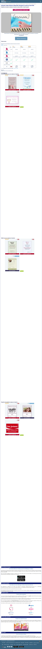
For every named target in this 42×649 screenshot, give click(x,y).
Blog (2, 644)
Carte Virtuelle (3, 642)
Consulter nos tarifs (15, 68)
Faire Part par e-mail (17, 642)
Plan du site (35, 644)
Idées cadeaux (27, 642)
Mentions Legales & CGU (19, 644)
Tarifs (14, 644)
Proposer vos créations (36, 642)
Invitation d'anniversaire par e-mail (10, 642)
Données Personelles (25, 644)
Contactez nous (31, 644)
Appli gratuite (31, 642)
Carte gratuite (11, 644)
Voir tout (21, 271)
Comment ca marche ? (6, 644)
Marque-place (22, 642)
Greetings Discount (5, 647)
